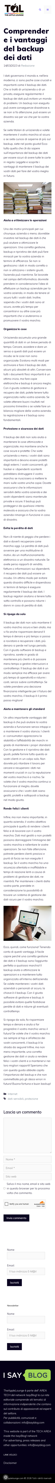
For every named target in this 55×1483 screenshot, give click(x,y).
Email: (11, 1265)
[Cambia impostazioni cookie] (5, 1477)
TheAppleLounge (14, 1390)
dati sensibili (16, 1098)
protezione (31, 1098)
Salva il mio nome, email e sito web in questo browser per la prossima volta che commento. (28, 1188)
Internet (12, 1094)
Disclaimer (10, 1463)
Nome (10, 1249)
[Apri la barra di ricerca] (40, 9)
